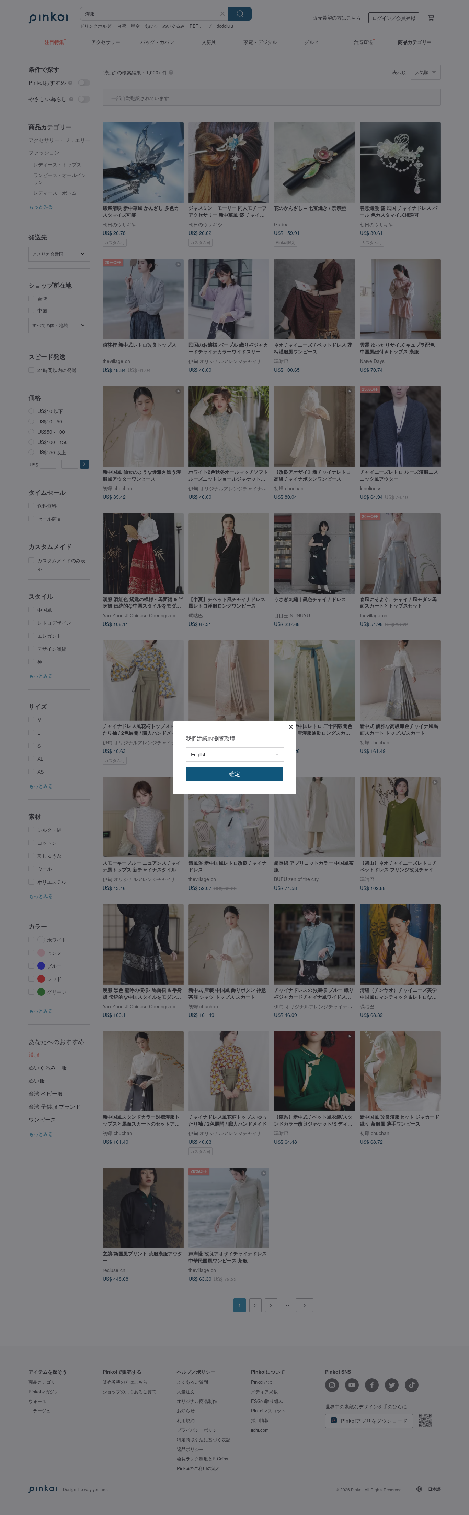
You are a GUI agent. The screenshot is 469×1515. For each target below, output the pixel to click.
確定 (234, 774)
